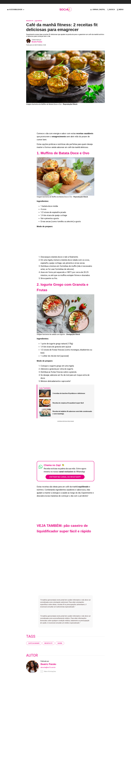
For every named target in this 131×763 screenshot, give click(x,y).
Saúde (60, 643)
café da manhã (33, 643)
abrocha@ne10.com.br (48, 667)
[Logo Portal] (65, 10)
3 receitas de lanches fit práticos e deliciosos (69, 393)
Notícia (38, 20)
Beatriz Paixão (37, 42)
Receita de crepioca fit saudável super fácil (68, 403)
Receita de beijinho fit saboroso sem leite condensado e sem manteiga (72, 413)
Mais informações (50, 671)
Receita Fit (48, 643)
